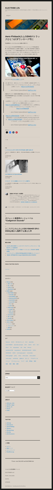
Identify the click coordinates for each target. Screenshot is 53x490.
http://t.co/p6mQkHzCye (13, 105)
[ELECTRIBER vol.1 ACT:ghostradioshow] (23, 166)
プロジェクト (11, 325)
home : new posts (9, 475)
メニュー (8, 15)
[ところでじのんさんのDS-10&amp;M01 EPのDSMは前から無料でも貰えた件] (23, 153)
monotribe (12, 302)
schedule (7, 482)
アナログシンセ (34, 358)
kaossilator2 (18, 350)
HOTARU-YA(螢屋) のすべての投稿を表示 (29, 202)
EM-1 (25, 344)
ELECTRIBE (24, 207)
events (7, 478)
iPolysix (11, 313)
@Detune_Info (10, 403)
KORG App (10, 307)
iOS (21, 347)
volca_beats (32, 355)
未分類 (8, 329)
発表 (10, 364)
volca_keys (8, 358)
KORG (38, 207)
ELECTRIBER (9, 344)
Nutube (10, 318)
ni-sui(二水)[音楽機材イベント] (12, 469)
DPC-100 (10, 283)
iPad (25, 347)
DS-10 (9, 285)
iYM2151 (10, 287)
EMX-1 (35, 207)
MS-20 (9, 316)
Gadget (11, 309)
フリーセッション (15, 361)
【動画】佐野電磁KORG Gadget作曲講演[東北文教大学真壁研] (21, 255)
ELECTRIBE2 (12, 296)
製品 (14, 364)
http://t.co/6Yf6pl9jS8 (22, 108)
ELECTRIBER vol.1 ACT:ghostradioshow (13, 174)
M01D (14, 353)
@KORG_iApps (10, 405)
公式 (27, 361)
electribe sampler (18, 344)
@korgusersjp (10, 430)
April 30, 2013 (32, 90)
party (15, 355)
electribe (32, 207)
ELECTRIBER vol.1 (9, 472)
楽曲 (28, 207)
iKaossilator (16, 347)
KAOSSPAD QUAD (26, 350)
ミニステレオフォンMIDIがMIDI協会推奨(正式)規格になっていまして (23, 253)
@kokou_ (9, 428)
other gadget (10, 320)
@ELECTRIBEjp (10, 426)
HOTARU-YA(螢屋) (10, 207)
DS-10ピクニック (20, 342)
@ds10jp (9, 423)
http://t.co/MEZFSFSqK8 (15, 119)
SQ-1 (10, 303)
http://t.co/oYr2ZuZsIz (27, 86)
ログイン (9, 446)
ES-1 (38, 344)
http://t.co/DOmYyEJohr (13, 116)
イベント (10, 323)
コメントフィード (11, 450)
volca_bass (25, 355)
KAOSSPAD (12, 300)
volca (10, 305)
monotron (10, 314)
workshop (15, 358)
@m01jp (9, 432)
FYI (11, 347)
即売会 (30, 361)
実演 (35, 361)
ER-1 (34, 344)
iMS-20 (11, 311)
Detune (8, 282)
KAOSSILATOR (13, 298)
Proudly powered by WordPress (19, 486)
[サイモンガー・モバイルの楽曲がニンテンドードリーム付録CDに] (23, 184)
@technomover (11, 434)
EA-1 (26, 342)
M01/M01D (10, 289)
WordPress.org (10, 452)
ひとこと (27, 358)
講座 (17, 364)
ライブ (22, 361)
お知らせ (9, 322)
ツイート (7, 269)
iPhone (29, 347)
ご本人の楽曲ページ (17, 79)
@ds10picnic (10, 424)
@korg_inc (9, 406)
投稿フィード (10, 448)
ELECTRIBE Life (12, 8)
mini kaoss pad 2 (21, 353)
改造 (7, 364)
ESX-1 (7, 347)
